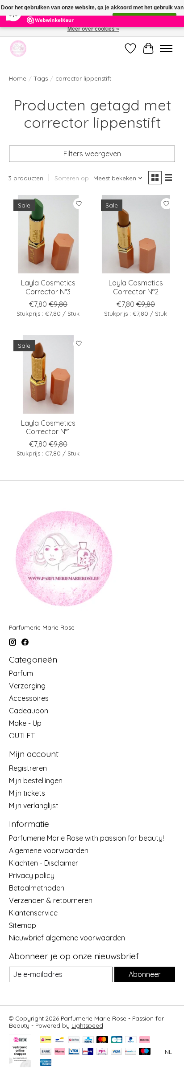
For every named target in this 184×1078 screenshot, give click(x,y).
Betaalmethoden (36, 887)
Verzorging (27, 685)
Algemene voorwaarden (48, 850)
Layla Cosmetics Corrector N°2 (136, 287)
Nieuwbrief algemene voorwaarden (67, 937)
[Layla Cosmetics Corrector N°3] (48, 234)
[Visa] (116, 1052)
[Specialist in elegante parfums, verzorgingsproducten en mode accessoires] (18, 48)
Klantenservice (33, 912)
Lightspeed (87, 1025)
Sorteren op (71, 178)
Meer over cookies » (93, 29)
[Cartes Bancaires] (116, 1040)
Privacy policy (31, 875)
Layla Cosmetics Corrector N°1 (48, 427)
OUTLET (22, 735)
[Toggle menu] (166, 48)
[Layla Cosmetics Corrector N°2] (135, 234)
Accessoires (29, 698)
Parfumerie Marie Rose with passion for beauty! (86, 838)
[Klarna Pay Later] (144, 1040)
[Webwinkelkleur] (20, 1064)
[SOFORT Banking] (59, 1052)
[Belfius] (73, 1040)
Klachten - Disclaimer (43, 862)
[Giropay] (87, 1052)
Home (17, 78)
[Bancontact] (59, 1040)
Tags (41, 78)
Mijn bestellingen (36, 780)
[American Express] (46, 1063)
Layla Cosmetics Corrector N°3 (48, 287)
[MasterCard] (102, 1040)
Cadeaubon (28, 710)
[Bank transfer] (46, 1052)
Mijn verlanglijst (34, 805)
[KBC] (88, 1040)
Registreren (28, 768)
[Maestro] (145, 1052)
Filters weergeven (92, 153)
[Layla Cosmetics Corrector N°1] (48, 374)
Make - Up (25, 723)
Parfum (21, 673)
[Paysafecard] (130, 1052)
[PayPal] (131, 1040)
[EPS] (102, 1052)
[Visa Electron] (73, 1052)
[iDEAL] (45, 1040)
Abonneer (145, 974)
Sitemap (22, 925)
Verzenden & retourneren (50, 900)
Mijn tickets (27, 793)
